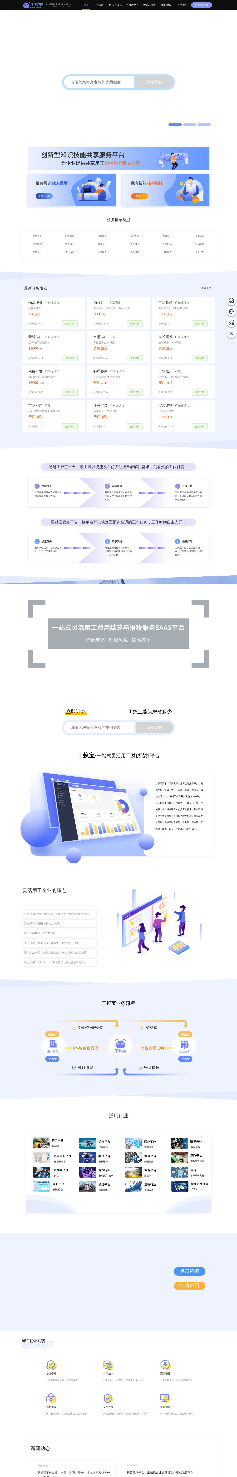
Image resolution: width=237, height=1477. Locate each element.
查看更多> (207, 311)
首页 (86, 4)
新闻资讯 (165, 4)
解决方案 (114, 4)
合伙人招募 (149, 4)
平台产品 (131, 4)
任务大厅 (98, 4)
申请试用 (189, 1309)
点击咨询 (189, 1294)
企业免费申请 (201, 5)
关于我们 (182, 4)
